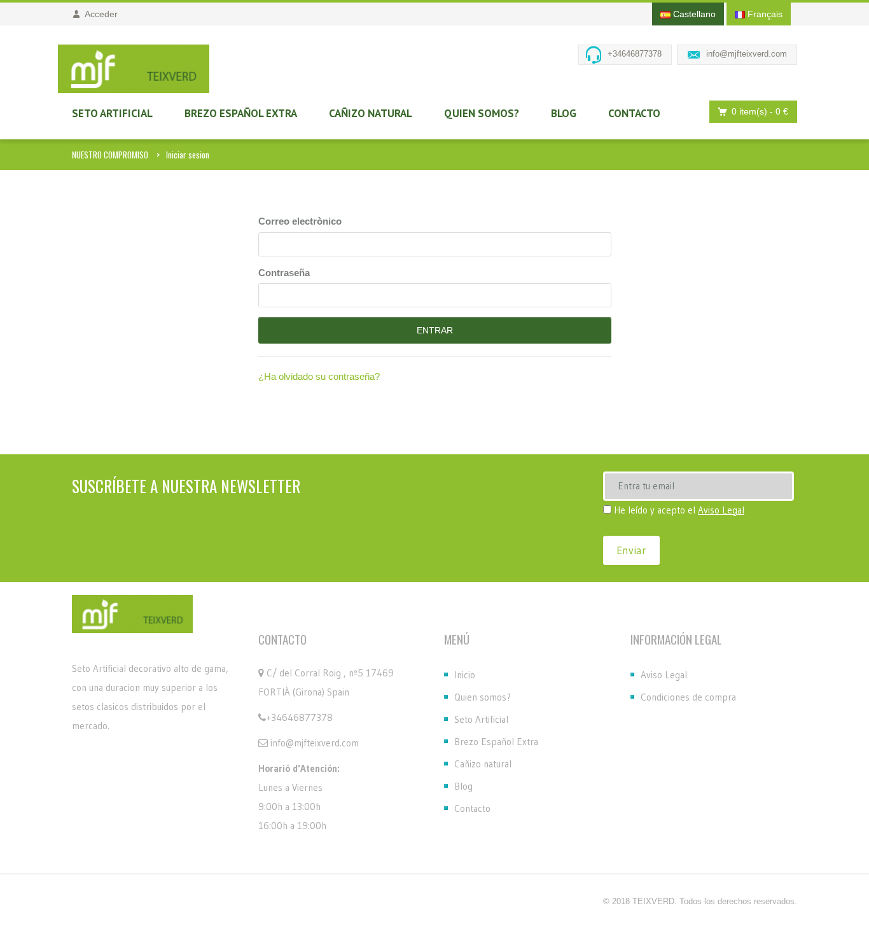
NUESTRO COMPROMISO (110, 154)
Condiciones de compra (688, 697)
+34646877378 (635, 54)
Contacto (634, 113)
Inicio (464, 675)
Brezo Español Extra (240, 113)
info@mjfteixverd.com (746, 54)
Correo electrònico (300, 221)
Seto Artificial (112, 113)
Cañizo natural (370, 113)
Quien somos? (481, 113)
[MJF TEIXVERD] (133, 69)
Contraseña (284, 272)
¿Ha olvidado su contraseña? (319, 376)
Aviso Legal (721, 510)
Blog (563, 113)
